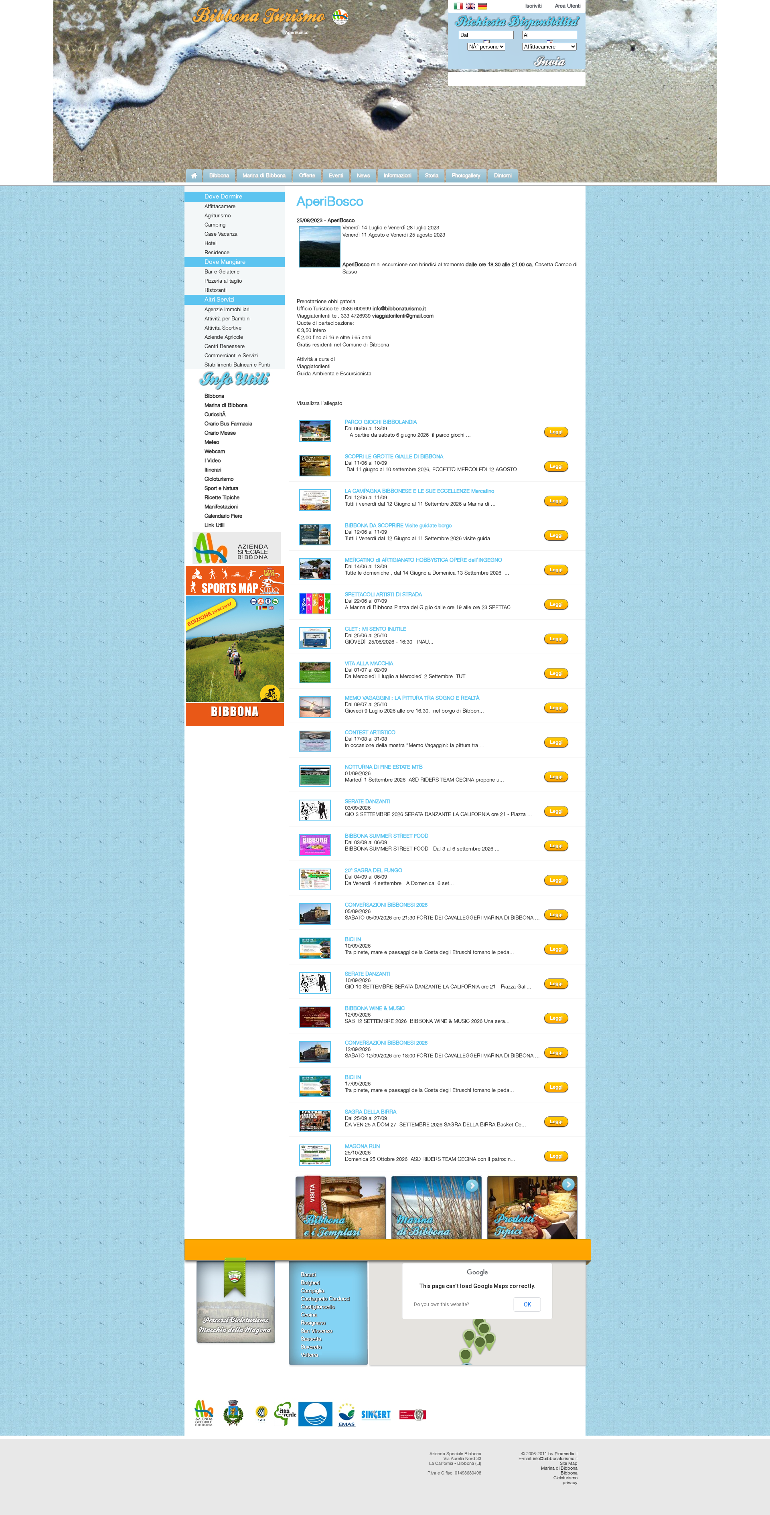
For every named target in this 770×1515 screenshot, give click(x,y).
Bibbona (219, 175)
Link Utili (215, 525)
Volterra (309, 1354)
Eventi (336, 175)
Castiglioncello (317, 1306)
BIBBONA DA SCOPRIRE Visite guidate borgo (398, 525)
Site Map (569, 1463)
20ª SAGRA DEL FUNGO (373, 870)
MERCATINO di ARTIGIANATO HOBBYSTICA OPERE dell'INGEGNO (423, 560)
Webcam (215, 451)
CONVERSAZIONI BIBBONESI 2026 (386, 904)
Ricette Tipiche (222, 497)
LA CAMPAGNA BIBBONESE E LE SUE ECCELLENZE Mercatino (419, 491)
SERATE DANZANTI (367, 801)
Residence (217, 252)
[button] (465, 1357)
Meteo (212, 442)
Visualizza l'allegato (319, 403)
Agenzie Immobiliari (227, 309)
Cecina (309, 1314)
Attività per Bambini (228, 318)
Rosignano (313, 1322)
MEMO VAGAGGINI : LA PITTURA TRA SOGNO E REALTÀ (412, 698)
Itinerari (213, 469)
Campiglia (312, 1290)
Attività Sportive (223, 327)
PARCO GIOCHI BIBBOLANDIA (381, 422)
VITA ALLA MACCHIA (369, 663)
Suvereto (311, 1346)
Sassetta (311, 1338)
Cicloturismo (219, 479)
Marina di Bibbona (264, 175)
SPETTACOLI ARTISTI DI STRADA (383, 594)
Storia (431, 175)
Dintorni (503, 175)
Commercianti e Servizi (231, 355)
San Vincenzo (316, 1330)
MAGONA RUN (362, 1146)
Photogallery (466, 175)
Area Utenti (568, 5)
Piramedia (564, 1453)
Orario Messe (220, 432)
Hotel (211, 243)
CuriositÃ (216, 414)
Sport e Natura (221, 488)
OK (527, 1304)
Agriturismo (218, 215)
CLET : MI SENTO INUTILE (375, 629)
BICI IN (353, 939)
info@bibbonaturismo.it (555, 1458)
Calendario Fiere (223, 515)
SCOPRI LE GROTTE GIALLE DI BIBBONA (394, 456)
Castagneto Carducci (325, 1298)
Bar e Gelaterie (222, 271)
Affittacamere (220, 206)
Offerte (307, 175)
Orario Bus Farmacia (228, 423)
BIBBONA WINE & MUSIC (375, 1008)
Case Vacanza (221, 234)
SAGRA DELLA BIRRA (370, 1111)
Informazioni (397, 175)
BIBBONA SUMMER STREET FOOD (386, 835)
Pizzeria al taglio (223, 280)
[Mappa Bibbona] (235, 724)
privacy (570, 1482)
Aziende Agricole (224, 337)
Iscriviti (533, 5)
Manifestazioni (221, 506)
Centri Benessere (225, 346)
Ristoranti (216, 290)
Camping (215, 224)
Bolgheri (310, 1282)
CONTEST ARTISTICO (370, 732)
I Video (213, 460)
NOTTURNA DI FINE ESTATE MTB (384, 767)
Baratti (308, 1274)
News (363, 175)
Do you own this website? (441, 1304)
